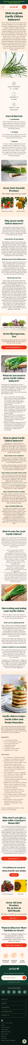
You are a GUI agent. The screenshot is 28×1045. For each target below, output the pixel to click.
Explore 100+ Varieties (12, 945)
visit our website (13, 850)
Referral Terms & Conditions (8, 1040)
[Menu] (3, 7)
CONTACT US (5, 1015)
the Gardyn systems (11, 300)
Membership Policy (6, 1031)
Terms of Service (5, 1027)
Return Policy (4, 1033)
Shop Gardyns (12, 858)
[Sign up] (24, 978)
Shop (24, 7)
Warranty (3, 1036)
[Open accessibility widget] (2, 1020)
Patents (3, 1025)
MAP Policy (4, 1038)
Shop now (12, 918)
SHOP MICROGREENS (13, 347)
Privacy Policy (4, 1029)
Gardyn (10, 1022)
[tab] (14, 875)
